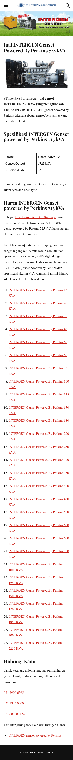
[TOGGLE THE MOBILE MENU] (6, 5)
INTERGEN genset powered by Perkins (35, 735)
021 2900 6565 (14, 692)
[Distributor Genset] (36, 5)
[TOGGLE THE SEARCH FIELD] (67, 5)
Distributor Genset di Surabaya (35, 217)
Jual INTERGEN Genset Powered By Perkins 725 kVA (35, 47)
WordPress (45, 752)
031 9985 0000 (14, 703)
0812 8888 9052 (14, 714)
